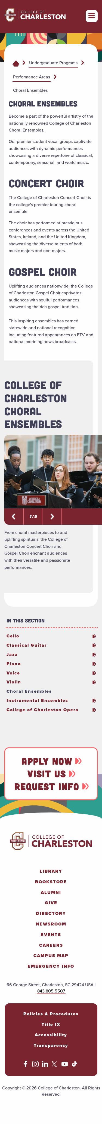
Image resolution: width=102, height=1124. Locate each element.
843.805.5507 (51, 991)
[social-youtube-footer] (64, 1066)
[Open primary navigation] (92, 16)
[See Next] (13, 516)
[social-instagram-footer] (35, 1066)
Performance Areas (31, 77)
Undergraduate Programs (53, 63)
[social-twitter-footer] (55, 1066)
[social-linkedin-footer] (45, 1066)
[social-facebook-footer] (25, 1066)
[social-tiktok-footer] (74, 1066)
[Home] (16, 63)
